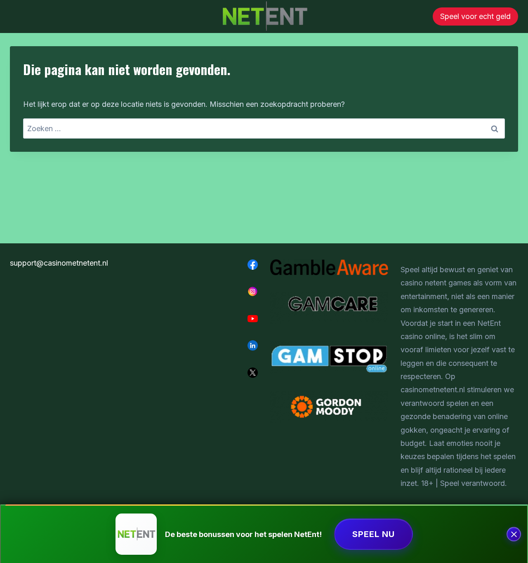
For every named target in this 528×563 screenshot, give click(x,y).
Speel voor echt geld (475, 16)
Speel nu (373, 534)
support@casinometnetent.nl (59, 263)
